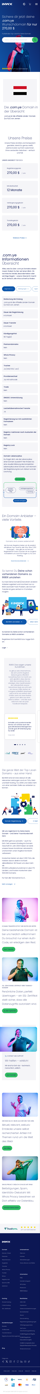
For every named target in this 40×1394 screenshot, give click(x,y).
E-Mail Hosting (6, 1305)
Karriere (22, 1256)
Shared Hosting (6, 1302)
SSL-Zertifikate (6, 1308)
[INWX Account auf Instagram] (10, 1362)
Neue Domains (6, 1260)
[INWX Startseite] (7, 4)
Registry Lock (6, 1279)
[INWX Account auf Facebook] (14, 1362)
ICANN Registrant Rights (27, 1334)
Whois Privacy (6, 1269)
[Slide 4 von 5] (22, 744)
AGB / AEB (22, 1302)
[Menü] (36, 4)
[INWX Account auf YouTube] (25, 1362)
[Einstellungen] (24, 4)
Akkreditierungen (25, 1260)
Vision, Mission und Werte (27, 1263)
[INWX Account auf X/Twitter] (7, 1362)
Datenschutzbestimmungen (28, 1308)
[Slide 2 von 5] (17, 744)
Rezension (23, 1287)
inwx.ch (27, 1371)
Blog (3, 1348)
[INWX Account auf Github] (18, 1362)
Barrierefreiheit (24, 1312)
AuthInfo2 (4, 1286)
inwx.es (34, 1371)
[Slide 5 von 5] (25, 744)
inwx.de (14, 1371)
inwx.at (21, 1371)
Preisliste (4, 1256)
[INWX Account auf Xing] (3, 1362)
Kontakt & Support (25, 1281)
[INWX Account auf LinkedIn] (22, 1362)
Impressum (23, 1305)
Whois (4, 1276)
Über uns (22, 1253)
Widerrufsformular (25, 1349)
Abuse (22, 1315)
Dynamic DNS (6, 1283)
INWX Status (23, 1291)
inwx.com (7, 1371)
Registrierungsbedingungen (28, 1322)
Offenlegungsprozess (26, 1325)
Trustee (4, 1273)
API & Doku (23, 1284)
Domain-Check (6, 1253)
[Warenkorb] (30, 4)
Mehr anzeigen (7, 884)
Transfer (4, 1266)
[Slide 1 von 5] (15, 744)
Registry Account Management (11, 1336)
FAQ (21, 1278)
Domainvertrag (24, 1318)
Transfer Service (6, 1333)
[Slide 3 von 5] (20, 744)
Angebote (5, 1263)
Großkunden (5, 1329)
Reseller (4, 1326)
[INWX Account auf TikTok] (29, 1362)
